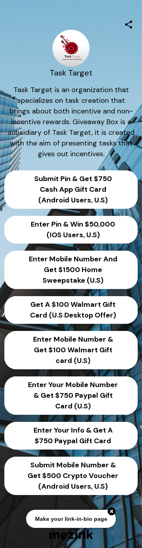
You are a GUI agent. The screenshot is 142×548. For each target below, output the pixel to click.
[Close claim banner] (112, 512)
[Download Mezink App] (71, 534)
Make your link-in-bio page (71, 519)
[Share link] (128, 23)
